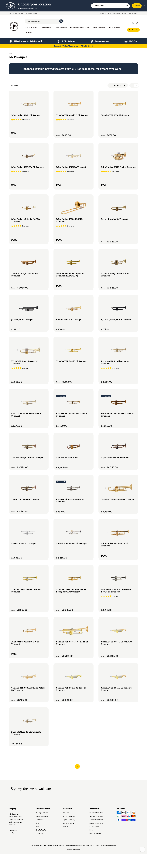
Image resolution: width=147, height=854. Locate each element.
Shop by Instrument (31, 28)
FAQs (37, 827)
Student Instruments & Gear (79, 28)
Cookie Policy (94, 827)
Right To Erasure (95, 833)
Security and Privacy (96, 823)
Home (10, 53)
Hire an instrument (115, 28)
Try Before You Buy (42, 816)
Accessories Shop (61, 28)
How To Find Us (41, 830)
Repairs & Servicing (69, 820)
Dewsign (77, 849)
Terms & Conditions (96, 820)
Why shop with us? (69, 823)
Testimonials (40, 820)
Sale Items (28, 33)
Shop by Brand (46, 28)
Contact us (39, 833)
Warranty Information (97, 816)
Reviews (65, 827)
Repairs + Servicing (99, 28)
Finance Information (96, 813)
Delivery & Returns (42, 813)
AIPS (37, 823)
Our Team (66, 813)
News (91, 830)
